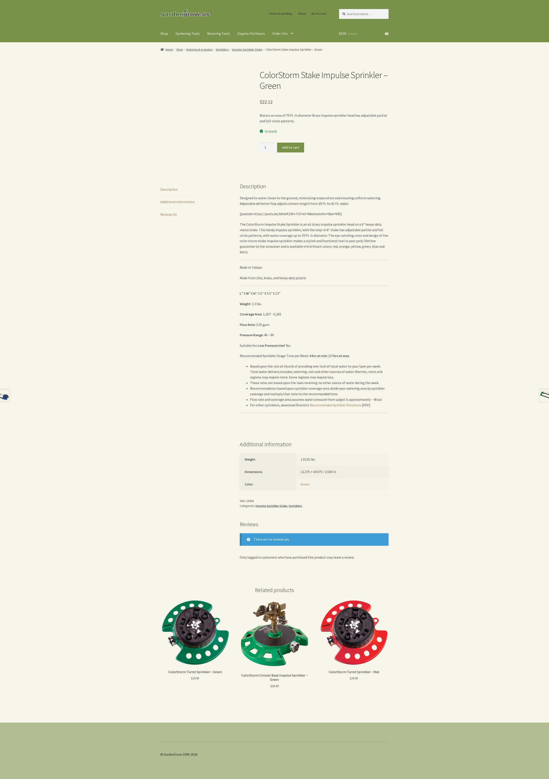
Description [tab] (169, 189)
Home (169, 49)
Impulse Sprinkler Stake (247, 49)
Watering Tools (218, 33)
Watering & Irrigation (199, 49)
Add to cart (290, 147)
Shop (164, 33)
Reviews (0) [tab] (168, 214)
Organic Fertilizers (251, 33)
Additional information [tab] (177, 202)
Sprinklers (222, 49)
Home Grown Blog (280, 13)
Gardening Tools (187, 33)
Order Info (280, 33)
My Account (319, 13)
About (302, 13)
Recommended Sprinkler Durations (335, 405)
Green (305, 484)
